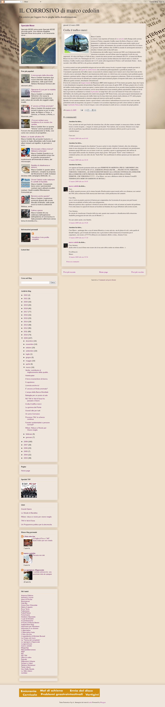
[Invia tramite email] (86, 110)
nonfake (24, 673)
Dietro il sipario (26, 607)
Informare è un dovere (29, 628)
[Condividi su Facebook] (93, 110)
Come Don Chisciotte (29, 605)
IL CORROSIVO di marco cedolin (59, 10)
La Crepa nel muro (28, 638)
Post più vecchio (137, 272)
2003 (26, 458)
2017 (26, 312)
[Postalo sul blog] (88, 110)
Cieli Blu (24, 603)
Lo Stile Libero (26, 671)
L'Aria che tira (29, 536)
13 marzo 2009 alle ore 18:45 (78, 181)
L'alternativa (25, 630)
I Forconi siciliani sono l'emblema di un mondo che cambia (41, 122)
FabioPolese (26, 613)
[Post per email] (81, 110)
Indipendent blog (27, 624)
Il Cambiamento (27, 621)
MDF (23, 652)
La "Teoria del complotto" (30, 640)
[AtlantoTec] (59, 696)
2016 (26, 315)
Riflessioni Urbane (28, 661)
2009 (26, 338)
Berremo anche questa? (40, 196)
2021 (26, 298)
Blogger (102, 702)
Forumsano (25, 615)
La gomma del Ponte (33, 407)
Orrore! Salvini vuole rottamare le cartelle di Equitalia (43, 181)
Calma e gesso (37, 210)
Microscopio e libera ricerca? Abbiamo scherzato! (42, 150)
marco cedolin (74, 186)
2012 (26, 328)
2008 (26, 442)
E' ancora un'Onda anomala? (42, 106)
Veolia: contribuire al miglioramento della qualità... (37, 371)
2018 (26, 308)
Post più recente (69, 272)
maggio (29, 361)
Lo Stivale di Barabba (29, 513)
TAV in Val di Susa (28, 521)
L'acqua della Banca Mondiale (36, 392)
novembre (30, 344)
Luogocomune (26, 644)
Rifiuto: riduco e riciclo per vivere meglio (36, 517)
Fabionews (25, 611)
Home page (103, 272)
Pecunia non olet (39, 555)
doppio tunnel (85, 83)
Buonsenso (25, 601)
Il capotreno (29, 382)
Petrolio (24, 659)
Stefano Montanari (28, 665)
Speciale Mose (27, 25)
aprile (28, 364)
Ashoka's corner (27, 597)
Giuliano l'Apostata (28, 617)
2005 (26, 451)
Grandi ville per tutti (32, 411)
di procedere (95, 91)
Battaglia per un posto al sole (36, 395)
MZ (22, 654)
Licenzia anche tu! (32, 385)
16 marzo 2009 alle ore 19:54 (78, 257)
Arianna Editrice (27, 595)
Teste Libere (26, 667)
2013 (26, 325)
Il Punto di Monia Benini (30, 623)
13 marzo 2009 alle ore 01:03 (78, 138)
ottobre (29, 348)
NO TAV (24, 655)
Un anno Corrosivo (32, 414)
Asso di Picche (26, 599)
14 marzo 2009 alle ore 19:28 (78, 223)
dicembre (29, 341)
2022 (26, 295)
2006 (26, 448)
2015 (26, 318)
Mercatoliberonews (28, 650)
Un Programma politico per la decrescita (36, 524)
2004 (26, 455)
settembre (30, 351)
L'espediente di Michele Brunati (33, 636)
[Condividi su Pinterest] (95, 110)
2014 (26, 322)
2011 (26, 331)
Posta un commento (72, 261)
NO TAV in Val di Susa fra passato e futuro (35, 400)
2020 (26, 302)
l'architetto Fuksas (74, 105)
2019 (26, 305)
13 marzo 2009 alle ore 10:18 (78, 160)
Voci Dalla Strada (27, 669)
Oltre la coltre (26, 657)
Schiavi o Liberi (27, 663)
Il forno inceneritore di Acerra (36, 379)
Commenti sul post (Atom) (107, 280)
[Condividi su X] (90, 110)
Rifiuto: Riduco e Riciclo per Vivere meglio (35, 429)
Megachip (25, 648)
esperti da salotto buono (89, 69)
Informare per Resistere (30, 626)
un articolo (120, 39)
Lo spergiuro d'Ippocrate (34, 570)
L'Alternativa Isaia (28, 632)
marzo (28, 367)
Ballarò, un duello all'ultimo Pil (32, 137)
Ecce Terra (25, 609)
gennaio (29, 437)
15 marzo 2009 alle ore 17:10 (78, 238)
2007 (26, 445)
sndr (90, 702)
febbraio (29, 434)
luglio (28, 354)
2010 (26, 335)
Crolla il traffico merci (33, 404)
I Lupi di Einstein (27, 619)
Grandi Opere (26, 509)
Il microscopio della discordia (42, 75)
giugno (29, 357)
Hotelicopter (30, 375)
